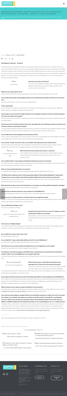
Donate (45, 393)
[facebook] (4, 374)
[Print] (13, 58)
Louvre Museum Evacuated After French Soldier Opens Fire (33, 310)
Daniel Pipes (14, 326)
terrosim (26, 326)
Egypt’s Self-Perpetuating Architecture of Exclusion (50, 346)
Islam (22, 326)
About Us (24, 393)
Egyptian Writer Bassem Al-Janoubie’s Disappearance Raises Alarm (25, 380)
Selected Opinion (20, 55)
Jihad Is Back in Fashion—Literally (17, 336)
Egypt (19, 326)
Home (2, 17)
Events (57, 393)
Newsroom (51, 393)
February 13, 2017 (10, 55)
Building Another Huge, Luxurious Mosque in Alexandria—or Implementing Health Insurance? (50, 338)
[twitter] (7, 374)
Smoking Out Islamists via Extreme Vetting (14, 291)
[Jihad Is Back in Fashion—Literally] (18, 334)
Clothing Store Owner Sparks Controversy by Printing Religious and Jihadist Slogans (18, 347)
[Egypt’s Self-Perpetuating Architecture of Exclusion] (50, 343)
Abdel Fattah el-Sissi (6, 326)
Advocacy (31, 393)
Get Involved (38, 393)
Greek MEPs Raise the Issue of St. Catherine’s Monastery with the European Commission (25, 371)
